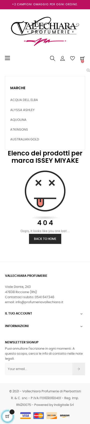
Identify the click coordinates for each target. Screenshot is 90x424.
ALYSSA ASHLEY (22, 110)
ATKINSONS (19, 129)
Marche (17, 88)
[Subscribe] (78, 369)
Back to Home (45, 238)
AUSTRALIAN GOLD (24, 139)
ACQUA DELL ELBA (24, 100)
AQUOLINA (18, 120)
